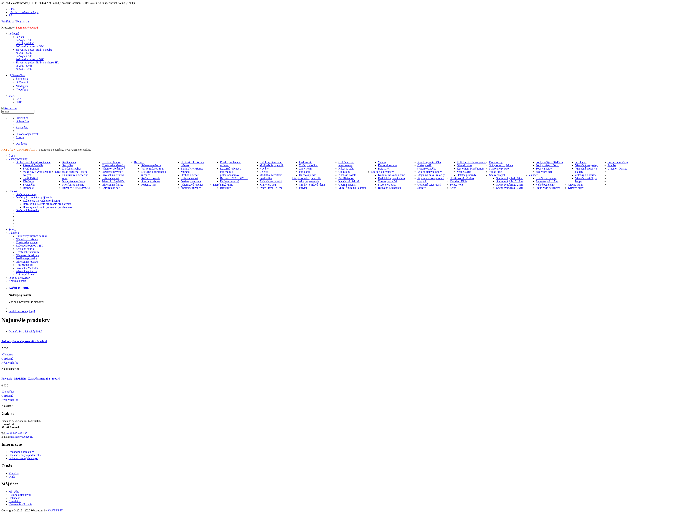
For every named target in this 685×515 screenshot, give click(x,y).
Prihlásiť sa (7, 21)
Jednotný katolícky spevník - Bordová (24, 341)
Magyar (23, 86)
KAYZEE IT (55, 510)
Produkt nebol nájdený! (22, 311)
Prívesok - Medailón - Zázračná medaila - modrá (30, 378)
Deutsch (24, 82)
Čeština (23, 89)
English (23, 78)
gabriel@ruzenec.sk (21, 436)
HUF (19, 102)
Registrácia (22, 21)
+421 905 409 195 (16, 433)
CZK (19, 98)
